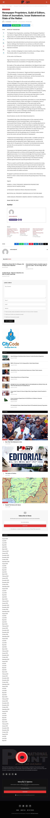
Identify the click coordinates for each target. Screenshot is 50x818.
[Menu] (4, 2)
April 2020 (4, 694)
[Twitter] (3, 39)
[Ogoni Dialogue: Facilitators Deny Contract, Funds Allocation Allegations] (5, 357)
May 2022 (4, 644)
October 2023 (5, 609)
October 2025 (5, 559)
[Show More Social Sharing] (32, 25)
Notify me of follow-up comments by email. (14, 314)
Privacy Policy (33, 529)
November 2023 (5, 607)
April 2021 (4, 669)
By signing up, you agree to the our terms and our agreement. (25, 529)
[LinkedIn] (3, 43)
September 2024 (5, 586)
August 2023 (5, 613)
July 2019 (4, 713)
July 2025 (4, 565)
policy (29, 795)
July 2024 (4, 590)
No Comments (22, 21)
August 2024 (5, 588)
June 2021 (4, 665)
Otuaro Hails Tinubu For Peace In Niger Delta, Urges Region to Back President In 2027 (28, 392)
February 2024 (5, 601)
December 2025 (5, 555)
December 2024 (5, 580)
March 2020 (4, 696)
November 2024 (5, 582)
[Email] (3, 49)
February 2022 (5, 651)
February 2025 (5, 576)
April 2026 (4, 547)
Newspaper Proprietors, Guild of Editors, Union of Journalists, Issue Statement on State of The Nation (13, 231)
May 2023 (4, 619)
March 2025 (4, 574)
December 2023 (5, 605)
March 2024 (4, 599)
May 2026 (4, 544)
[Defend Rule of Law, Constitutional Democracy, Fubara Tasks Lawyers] (5, 371)
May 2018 (4, 740)
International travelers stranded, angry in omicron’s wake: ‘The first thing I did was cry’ (36, 265)
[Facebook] (3, 33)
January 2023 (5, 628)
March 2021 (4, 671)
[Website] (21, 220)
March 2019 (4, 721)
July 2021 (4, 663)
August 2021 (5, 661)
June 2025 (4, 567)
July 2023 (4, 615)
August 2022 (5, 638)
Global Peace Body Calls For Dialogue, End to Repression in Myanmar (13, 264)
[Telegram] (3, 53)
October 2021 (5, 657)
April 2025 (4, 572)
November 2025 (5, 557)
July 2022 (4, 640)
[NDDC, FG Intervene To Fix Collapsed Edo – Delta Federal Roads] (5, 364)
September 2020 (5, 684)
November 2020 (5, 680)
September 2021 (5, 659)
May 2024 (4, 594)
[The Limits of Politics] (25, 459)
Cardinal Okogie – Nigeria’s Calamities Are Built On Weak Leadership (13, 273)
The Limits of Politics (10, 473)
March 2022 (4, 649)
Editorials (5, 502)
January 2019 (5, 726)
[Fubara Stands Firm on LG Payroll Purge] (5, 379)
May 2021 (4, 667)
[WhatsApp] (3, 36)
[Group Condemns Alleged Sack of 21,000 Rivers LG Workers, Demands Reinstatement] (5, 400)
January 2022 (5, 653)
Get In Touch (30, 810)
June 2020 (4, 690)
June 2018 (4, 738)
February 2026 (5, 551)
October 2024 (5, 584)
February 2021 (5, 673)
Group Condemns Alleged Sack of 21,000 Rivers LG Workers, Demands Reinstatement (26, 399)
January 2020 (5, 701)
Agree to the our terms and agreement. (25, 795)
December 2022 (5, 630)
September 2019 (5, 709)
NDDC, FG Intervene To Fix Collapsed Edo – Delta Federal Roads (25, 363)
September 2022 (5, 636)
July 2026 (4, 540)
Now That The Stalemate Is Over (13, 442)
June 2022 (4, 642)
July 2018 (4, 736)
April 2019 (4, 719)
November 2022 (5, 632)
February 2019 (5, 723)
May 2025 (4, 569)
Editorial (5, 439)
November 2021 (5, 655)
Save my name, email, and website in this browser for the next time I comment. (21, 311)
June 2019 (4, 715)
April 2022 (4, 646)
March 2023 (4, 624)
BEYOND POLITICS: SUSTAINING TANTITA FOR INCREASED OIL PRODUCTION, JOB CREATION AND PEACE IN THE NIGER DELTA (29, 385)
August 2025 (5, 563)
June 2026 (4, 542)
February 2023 (5, 626)
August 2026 (5, 538)
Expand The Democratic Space (13, 505)
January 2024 (5, 603)
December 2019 (5, 703)
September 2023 (5, 611)
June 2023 (4, 617)
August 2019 (5, 711)
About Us (23, 810)
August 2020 (5, 686)
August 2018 (5, 734)
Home (17, 810)
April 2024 (4, 596)
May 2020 (4, 692)
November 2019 (5, 705)
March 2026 (4, 549)
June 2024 (4, 592)
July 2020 (4, 688)
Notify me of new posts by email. (12, 317)
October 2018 (5, 732)
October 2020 (5, 682)
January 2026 (5, 553)
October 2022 (5, 634)
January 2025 (5, 578)
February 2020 (5, 698)
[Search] (46, 2)
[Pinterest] (3, 46)
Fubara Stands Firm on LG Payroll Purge (20, 377)
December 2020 (5, 678)
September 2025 (5, 561)
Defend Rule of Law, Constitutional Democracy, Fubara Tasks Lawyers (26, 370)
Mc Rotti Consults (34, 813)
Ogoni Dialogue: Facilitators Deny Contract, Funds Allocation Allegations (27, 356)
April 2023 (4, 621)
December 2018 (5, 728)
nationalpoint (8, 21)
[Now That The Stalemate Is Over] (25, 427)
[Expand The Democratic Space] (25, 490)
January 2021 (5, 676)
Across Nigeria (6, 9)
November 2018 (5, 730)
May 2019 (4, 717)
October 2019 (5, 707)
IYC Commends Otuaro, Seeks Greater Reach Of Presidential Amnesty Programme (29, 405)
